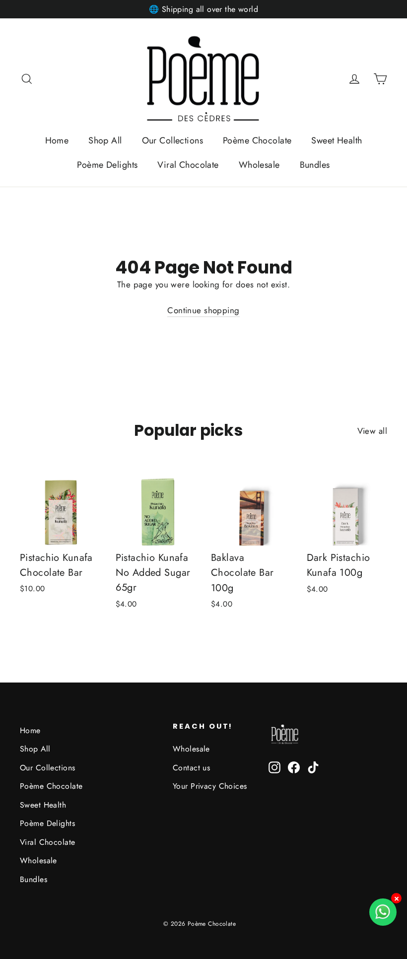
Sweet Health (336, 140)
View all (372, 431)
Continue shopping (203, 310)
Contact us (191, 767)
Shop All (105, 140)
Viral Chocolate (187, 164)
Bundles (315, 164)
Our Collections (172, 140)
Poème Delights (107, 164)
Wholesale (259, 164)
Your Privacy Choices (210, 786)
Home (57, 140)
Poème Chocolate (257, 140)
